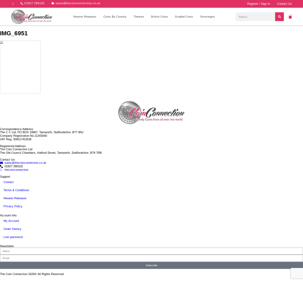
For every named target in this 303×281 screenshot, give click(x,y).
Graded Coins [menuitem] (184, 16)
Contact (9, 182)
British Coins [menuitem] (159, 16)
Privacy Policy (13, 206)
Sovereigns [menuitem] (207, 16)
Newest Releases (15, 198)
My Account (11, 221)
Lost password (13, 237)
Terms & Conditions (16, 190)
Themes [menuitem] (139, 16)
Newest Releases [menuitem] (84, 16)
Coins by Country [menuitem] (115, 16)
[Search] (279, 16)
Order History (12, 229)
